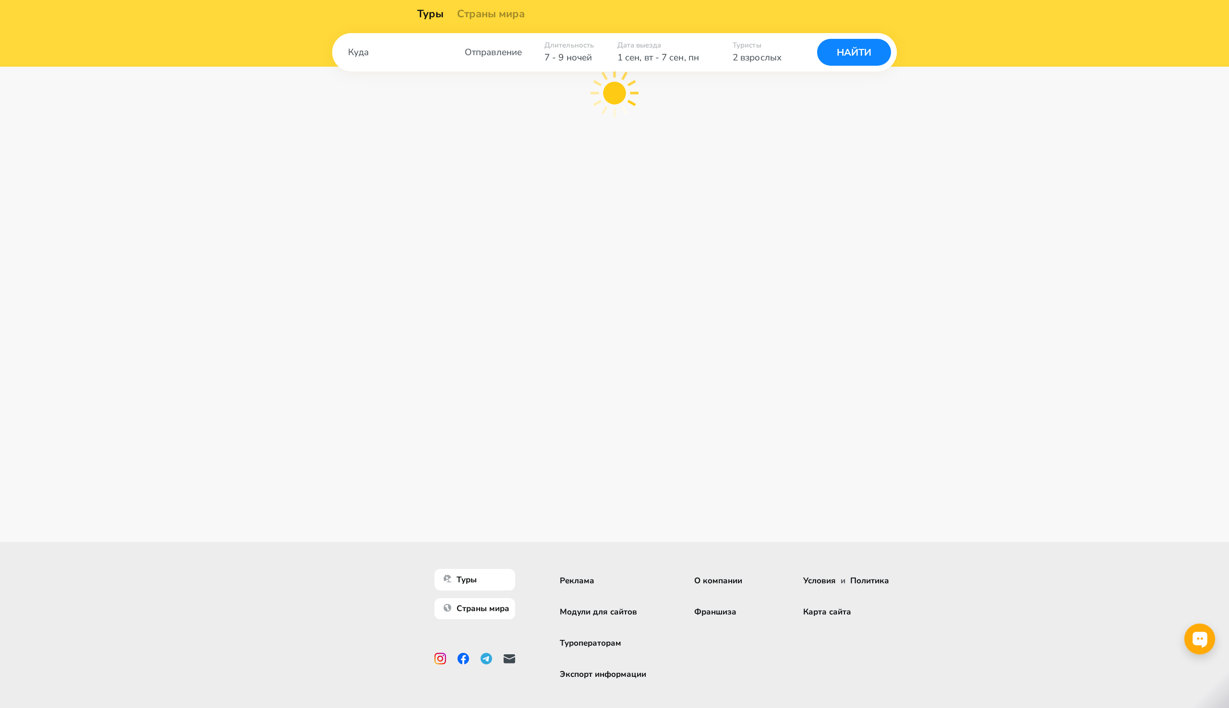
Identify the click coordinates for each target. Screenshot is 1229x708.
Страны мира (491, 14)
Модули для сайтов (598, 611)
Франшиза (715, 611)
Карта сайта (827, 611)
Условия (819, 580)
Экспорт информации (603, 674)
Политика (869, 580)
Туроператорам (590, 643)
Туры (430, 14)
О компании (718, 580)
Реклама (577, 580)
